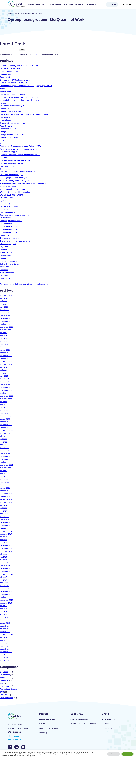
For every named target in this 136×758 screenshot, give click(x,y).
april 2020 (4, 514)
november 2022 (6, 425)
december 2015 (6, 626)
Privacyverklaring (7, 272)
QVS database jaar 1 (8, 224)
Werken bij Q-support (8, 252)
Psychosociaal (5, 686)
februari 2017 (5, 589)
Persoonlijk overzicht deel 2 (11, 221)
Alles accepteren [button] (127, 754)
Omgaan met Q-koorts (9, 206)
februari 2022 (5, 451)
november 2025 (6, 321)
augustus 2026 (6, 295)
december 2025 (6, 318)
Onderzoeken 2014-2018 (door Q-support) (17, 112)
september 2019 (6, 531)
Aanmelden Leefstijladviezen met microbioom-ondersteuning (24, 284)
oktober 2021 (5, 462)
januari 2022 (5, 453)
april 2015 (4, 643)
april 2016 (4, 614)
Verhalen (3, 695)
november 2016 (6, 594)
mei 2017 (3, 580)
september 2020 (6, 499)
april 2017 (4, 583)
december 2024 (6, 353)
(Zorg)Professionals (56, 4)
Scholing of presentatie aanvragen (13, 178)
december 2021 (6, 456)
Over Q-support (76, 4)
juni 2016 (3, 609)
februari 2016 (5, 620)
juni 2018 (3, 557)
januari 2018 (5, 566)
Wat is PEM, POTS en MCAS (11, 195)
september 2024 (6, 362)
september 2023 (6, 396)
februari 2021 (5, 485)
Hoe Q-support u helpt (9, 212)
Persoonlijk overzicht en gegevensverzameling (18, 149)
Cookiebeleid (5, 278)
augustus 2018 (6, 551)
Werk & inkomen (6, 698)
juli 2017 (3, 577)
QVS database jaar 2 (8, 227)
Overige (3, 132)
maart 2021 (4, 482)
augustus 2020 (6, 502)
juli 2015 (3, 637)
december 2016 (6, 591)
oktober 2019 (5, 528)
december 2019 (6, 522)
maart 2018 (4, 563)
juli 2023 (3, 402)
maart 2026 (4, 310)
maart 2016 (4, 617)
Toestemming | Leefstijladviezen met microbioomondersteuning (25, 183)
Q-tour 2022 (5, 169)
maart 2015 (4, 646)
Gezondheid (5, 675)
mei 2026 (3, 304)
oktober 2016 (5, 597)
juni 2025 (3, 336)
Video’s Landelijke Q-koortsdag (12, 189)
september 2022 (6, 431)
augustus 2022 (6, 433)
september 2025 (6, 327)
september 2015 (6, 635)
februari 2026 (5, 313)
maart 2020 (4, 517)
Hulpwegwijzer (6, 91)
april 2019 (4, 543)
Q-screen (3, 158)
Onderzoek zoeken (7, 109)
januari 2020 (5, 520)
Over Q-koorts (5, 120)
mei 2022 (3, 442)
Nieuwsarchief (5, 255)
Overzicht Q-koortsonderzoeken (12, 123)
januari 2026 (5, 316)
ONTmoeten (5, 117)
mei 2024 (3, 373)
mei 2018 (3, 560)
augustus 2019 (6, 534)
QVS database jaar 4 (8, 232)
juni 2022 (3, 439)
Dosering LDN (5, 77)
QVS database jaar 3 (8, 229)
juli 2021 (3, 471)
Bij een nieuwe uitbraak (9, 71)
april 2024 (4, 376)
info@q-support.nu (15, 736)
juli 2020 (3, 505)
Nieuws (16, 14)
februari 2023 (5, 416)
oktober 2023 (5, 393)
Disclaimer (4, 275)
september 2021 (6, 465)
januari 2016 (5, 623)
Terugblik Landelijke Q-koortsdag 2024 (15, 181)
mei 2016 (3, 612)
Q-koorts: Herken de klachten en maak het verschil (20, 155)
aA (124, 4)
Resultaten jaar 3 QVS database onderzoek (17, 172)
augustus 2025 (6, 330)
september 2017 (6, 574)
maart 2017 (4, 586)
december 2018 (6, 545)
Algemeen (4, 672)
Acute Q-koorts (6, 126)
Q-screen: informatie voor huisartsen (14, 163)
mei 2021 (3, 477)
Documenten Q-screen (9, 166)
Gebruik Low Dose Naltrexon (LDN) (14, 83)
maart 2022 (4, 448)
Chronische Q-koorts (8, 129)
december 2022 (6, 422)
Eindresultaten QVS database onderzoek (16, 80)
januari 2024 (5, 384)
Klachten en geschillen (9, 261)
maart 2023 (4, 413)
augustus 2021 (6, 468)
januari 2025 (5, 350)
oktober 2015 (5, 632)
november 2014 (6, 652)
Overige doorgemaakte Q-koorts (13, 135)
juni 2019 (3, 540)
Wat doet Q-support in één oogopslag (15, 192)
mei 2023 (3, 407)
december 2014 (6, 649)
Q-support (37, 54)
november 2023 (6, 390)
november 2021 (6, 459)
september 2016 (6, 600)
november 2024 (6, 356)
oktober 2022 (5, 428)
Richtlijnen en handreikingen (11, 175)
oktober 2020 (5, 497)
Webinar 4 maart (6, 198)
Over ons (3, 250)
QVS (2, 140)
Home (10, 14)
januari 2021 (5, 488)
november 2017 (6, 571)
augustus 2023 (6, 399)
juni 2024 (3, 370)
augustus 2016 (6, 603)
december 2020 (6, 491)
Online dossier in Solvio (9, 264)
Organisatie (4, 247)
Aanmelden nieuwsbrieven (10, 68)
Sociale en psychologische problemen (15, 215)
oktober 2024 (5, 359)
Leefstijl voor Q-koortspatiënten (12, 94)
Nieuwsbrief (4, 678)
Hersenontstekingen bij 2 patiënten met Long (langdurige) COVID (26, 86)
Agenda (3, 201)
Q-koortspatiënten (36, 4)
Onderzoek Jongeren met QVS (12, 106)
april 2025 (4, 341)
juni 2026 (3, 301)
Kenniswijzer (44, 733)
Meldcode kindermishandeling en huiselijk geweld (19, 100)
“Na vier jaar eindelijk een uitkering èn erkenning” (19, 66)
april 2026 (4, 307)
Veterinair (4, 143)
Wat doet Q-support (8, 244)
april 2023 (4, 410)
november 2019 (6, 525)
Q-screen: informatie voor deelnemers (15, 160)
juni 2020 (3, 508)
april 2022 (4, 445)
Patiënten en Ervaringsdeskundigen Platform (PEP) (20, 146)
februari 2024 (5, 382)
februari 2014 (5, 660)
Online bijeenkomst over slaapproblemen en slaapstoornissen (24, 114)
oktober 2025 (5, 324)
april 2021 (4, 479)
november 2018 (6, 548)
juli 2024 (3, 367)
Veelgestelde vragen (8, 186)
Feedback (4, 270)
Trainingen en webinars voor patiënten (15, 241)
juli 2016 (3, 606)
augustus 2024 (6, 364)
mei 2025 (3, 338)
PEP (2, 683)
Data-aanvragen (6, 74)
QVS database (6, 218)
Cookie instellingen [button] (113, 754)
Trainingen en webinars (9, 238)
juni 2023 (3, 405)
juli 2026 (3, 298)
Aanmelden (4, 267)
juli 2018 (3, 554)
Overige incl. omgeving (9, 137)
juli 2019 (3, 537)
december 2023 (6, 387)
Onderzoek (4, 235)
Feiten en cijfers (6, 204)
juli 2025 (3, 333)
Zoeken (113, 4)
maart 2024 (4, 379)
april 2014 (4, 658)
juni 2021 (3, 474)
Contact (90, 4)
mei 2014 (3, 655)
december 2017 (6, 568)
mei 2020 (3, 511)
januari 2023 (5, 419)
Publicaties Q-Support (8, 152)
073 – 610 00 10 (14, 740)
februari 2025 (5, 347)
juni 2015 (3, 640)
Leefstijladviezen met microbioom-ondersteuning (19, 97)
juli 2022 (3, 436)
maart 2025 (4, 344)
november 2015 (6, 629)
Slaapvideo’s (5, 209)
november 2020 (6, 494)
